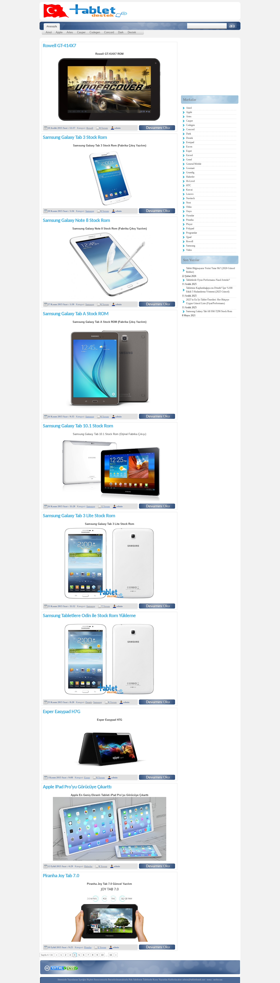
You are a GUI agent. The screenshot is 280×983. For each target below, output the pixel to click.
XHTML (58, 967)
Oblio (189, 207)
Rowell (90, 128)
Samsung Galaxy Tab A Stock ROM (75, 313)
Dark (121, 32)
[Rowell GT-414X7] (157, 127)
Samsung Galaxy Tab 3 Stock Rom (75, 137)
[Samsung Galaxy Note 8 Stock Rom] (157, 304)
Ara (232, 26)
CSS (72, 968)
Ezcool (189, 155)
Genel (189, 159)
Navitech (190, 198)
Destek (132, 32)
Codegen (95, 32)
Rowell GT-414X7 (59, 45)
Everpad (190, 142)
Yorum (103, 128)
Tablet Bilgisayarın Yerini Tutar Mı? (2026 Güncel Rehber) (210, 270)
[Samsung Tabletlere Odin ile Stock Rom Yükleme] (157, 701)
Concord (109, 32)
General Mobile (193, 163)
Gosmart (190, 168)
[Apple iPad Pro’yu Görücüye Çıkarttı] (157, 866)
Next (188, 202)
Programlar (191, 232)
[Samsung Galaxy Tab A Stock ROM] (157, 416)
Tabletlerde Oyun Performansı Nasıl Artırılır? (208, 280)
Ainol (49, 32)
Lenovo (189, 194)
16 (110, 955)
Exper (87, 777)
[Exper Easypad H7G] (157, 777)
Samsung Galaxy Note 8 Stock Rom (76, 220)
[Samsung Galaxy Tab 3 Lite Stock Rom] (157, 606)
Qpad (188, 237)
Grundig (190, 172)
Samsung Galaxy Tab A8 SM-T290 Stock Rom (209, 311)
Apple (59, 32)
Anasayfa (52, 26)
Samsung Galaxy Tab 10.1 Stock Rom (78, 426)
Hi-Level (190, 181)
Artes (70, 32)
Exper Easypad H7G (61, 711)
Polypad (190, 228)
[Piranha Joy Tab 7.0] (157, 947)
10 (102, 955)
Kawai (189, 189)
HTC (188, 185)
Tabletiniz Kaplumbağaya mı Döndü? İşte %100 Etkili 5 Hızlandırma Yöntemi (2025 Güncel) (209, 290)
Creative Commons (47, 968)
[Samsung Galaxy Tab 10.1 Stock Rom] (157, 506)
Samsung (89, 211)
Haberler (88, 866)
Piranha (87, 947)
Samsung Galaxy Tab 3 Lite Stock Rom (79, 515)
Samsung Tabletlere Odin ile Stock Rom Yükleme (89, 615)
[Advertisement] (209, 69)
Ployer (189, 224)
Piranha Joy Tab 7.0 (61, 875)
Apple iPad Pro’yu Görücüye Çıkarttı (77, 787)
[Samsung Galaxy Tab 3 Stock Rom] (157, 210)
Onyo (189, 211)
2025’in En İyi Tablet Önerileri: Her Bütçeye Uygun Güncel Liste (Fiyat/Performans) (207, 301)
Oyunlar (190, 215)
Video (189, 250)
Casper (81, 32)
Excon (189, 146)
